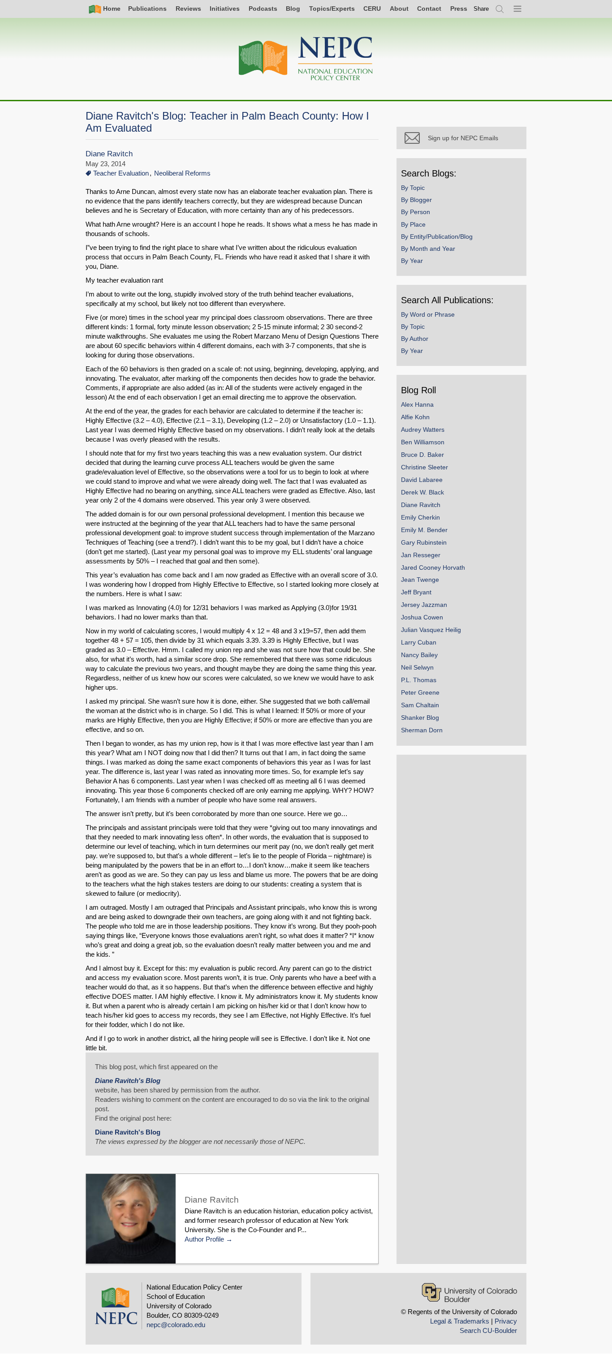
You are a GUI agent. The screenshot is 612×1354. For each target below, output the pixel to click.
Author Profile (204, 1239)
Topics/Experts (332, 8)
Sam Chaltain (420, 705)
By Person (415, 211)
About (399, 8)
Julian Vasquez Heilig (431, 629)
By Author (414, 338)
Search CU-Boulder (488, 1330)
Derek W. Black (422, 492)
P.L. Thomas (418, 679)
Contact (429, 8)
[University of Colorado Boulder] (469, 1292)
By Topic (413, 187)
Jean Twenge (420, 579)
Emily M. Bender (424, 529)
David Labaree (422, 479)
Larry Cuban (418, 642)
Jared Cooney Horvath (433, 567)
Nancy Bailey (419, 654)
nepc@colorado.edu (176, 1324)
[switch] (481, 8)
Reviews (188, 8)
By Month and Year (428, 248)
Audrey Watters (422, 429)
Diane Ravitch (109, 154)
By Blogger (416, 199)
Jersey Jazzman (424, 604)
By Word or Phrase (428, 314)
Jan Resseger (420, 555)
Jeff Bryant (416, 592)
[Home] (306, 59)
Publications (147, 8)
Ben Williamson (422, 442)
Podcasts (263, 8)
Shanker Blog (420, 717)
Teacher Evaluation (121, 173)
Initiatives (225, 8)
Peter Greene (420, 692)
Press (458, 8)
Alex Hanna (417, 404)
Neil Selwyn (417, 667)
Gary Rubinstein (424, 542)
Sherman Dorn (422, 730)
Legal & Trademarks (459, 1321)
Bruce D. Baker (422, 454)
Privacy (506, 1321)
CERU (372, 8)
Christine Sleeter (424, 467)
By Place (413, 224)
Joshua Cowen (422, 617)
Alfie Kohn (415, 417)
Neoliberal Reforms (182, 173)
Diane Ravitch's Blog (127, 1080)
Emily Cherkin (420, 517)
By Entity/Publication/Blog (437, 236)
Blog (293, 8)
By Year (412, 260)
